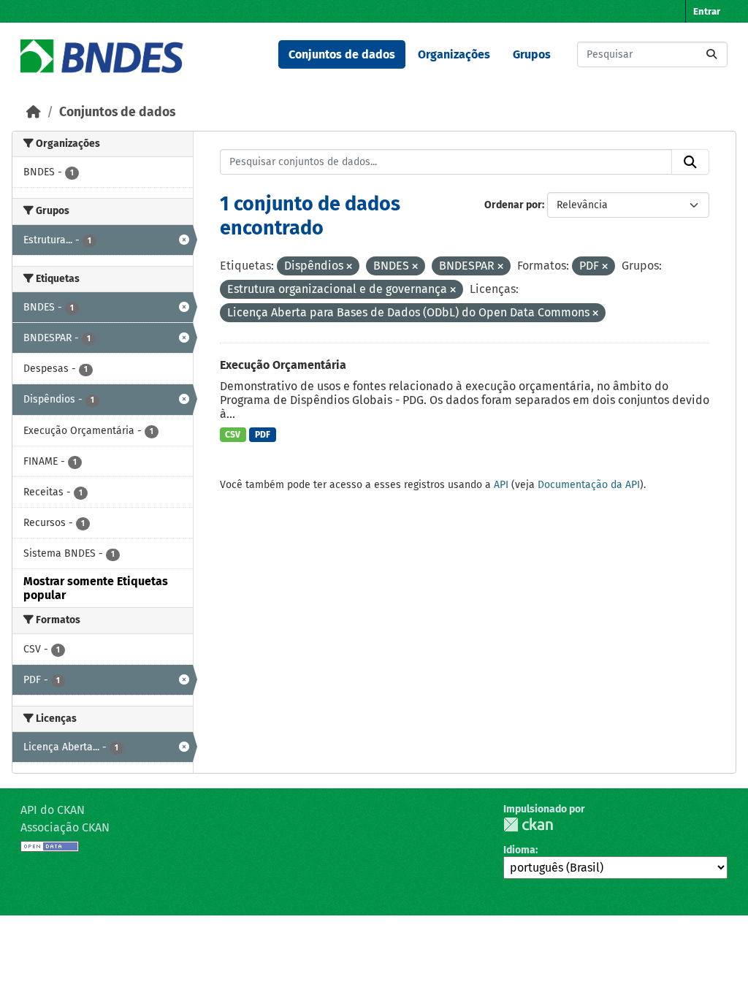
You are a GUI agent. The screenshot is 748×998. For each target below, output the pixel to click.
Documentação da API (589, 485)
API (501, 485)
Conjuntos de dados (342, 54)
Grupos (532, 54)
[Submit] (711, 54)
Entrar (706, 11)
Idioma (519, 850)
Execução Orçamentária (283, 365)
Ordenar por (513, 205)
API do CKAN (52, 810)
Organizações (454, 54)
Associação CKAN (65, 827)
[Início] (33, 112)
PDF (262, 435)
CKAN (528, 824)
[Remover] (349, 267)
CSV (232, 435)
